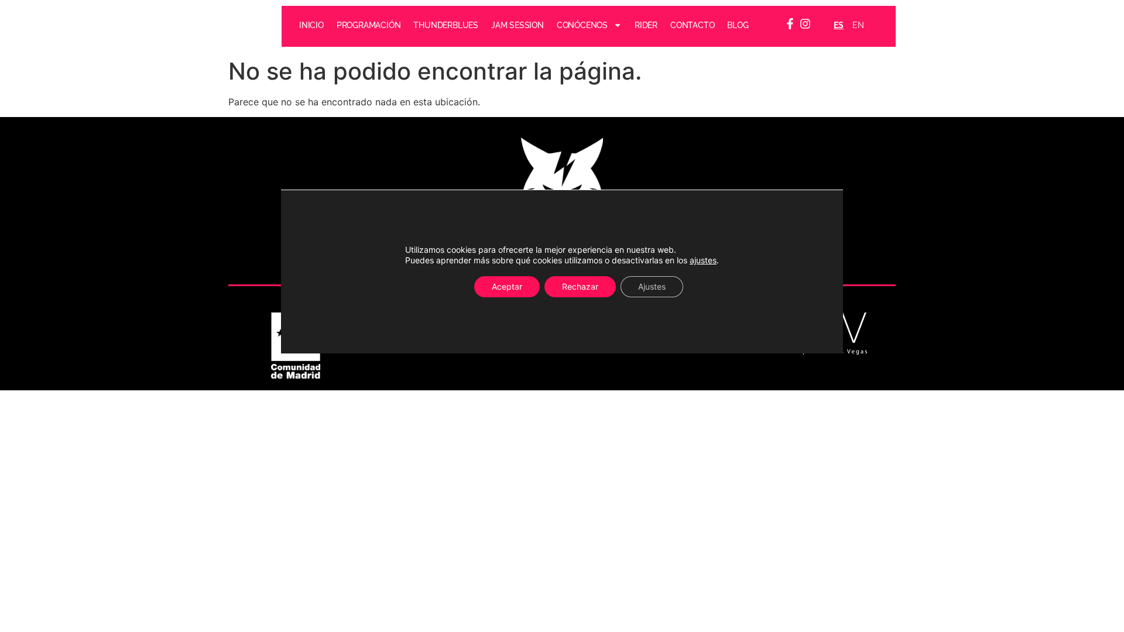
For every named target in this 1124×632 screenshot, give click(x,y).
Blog (738, 25)
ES (839, 25)
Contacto (692, 25)
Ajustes (652, 286)
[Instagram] (806, 24)
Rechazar (580, 286)
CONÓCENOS (582, 25)
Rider (646, 25)
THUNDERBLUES (446, 25)
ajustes (703, 260)
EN (858, 25)
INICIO (311, 25)
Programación (369, 25)
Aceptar (507, 286)
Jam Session (517, 25)
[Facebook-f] (790, 24)
